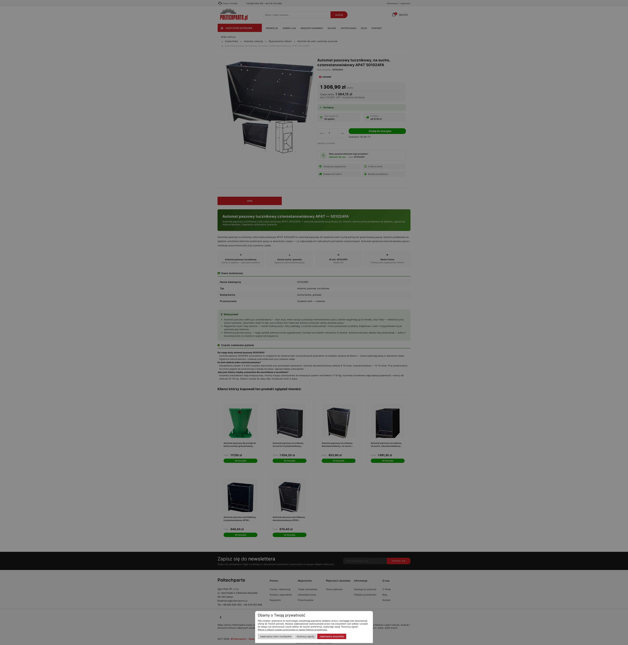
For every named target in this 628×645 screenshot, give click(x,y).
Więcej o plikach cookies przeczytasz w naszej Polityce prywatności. (293, 629)
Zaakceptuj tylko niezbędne (276, 636)
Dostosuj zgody (305, 636)
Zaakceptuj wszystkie (332, 636)
